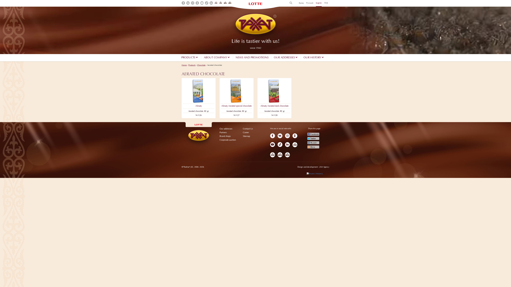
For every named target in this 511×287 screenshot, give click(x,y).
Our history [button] (313, 57)
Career (246, 133)
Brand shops (225, 136)
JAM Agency (324, 167)
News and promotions (252, 57)
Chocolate (201, 65)
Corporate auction (228, 140)
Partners (223, 133)
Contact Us (248, 129)
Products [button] (188, 57)
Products (191, 65)
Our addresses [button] (285, 57)
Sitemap (246, 136)
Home (184, 65)
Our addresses (226, 129)
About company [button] (216, 57)
